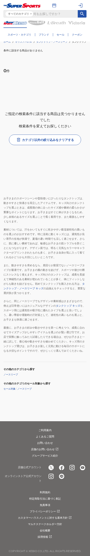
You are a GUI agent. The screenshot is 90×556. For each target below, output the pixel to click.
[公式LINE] (61, 476)
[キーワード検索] (82, 13)
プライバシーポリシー (43, 511)
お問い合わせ (45, 442)
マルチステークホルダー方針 (45, 524)
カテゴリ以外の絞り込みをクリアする (48, 140)
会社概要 (45, 530)
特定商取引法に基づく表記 (45, 498)
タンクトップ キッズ (68, 305)
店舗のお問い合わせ (43, 449)
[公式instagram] (72, 467)
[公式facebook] (61, 467)
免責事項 (45, 505)
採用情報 (43, 536)
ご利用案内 (45, 430)
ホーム (7, 41)
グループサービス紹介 (45, 455)
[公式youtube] (82, 467)
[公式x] (51, 467)
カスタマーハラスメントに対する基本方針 (43, 517)
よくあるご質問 (45, 436)
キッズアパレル (23, 41)
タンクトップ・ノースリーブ (52, 41)
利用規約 (45, 492)
